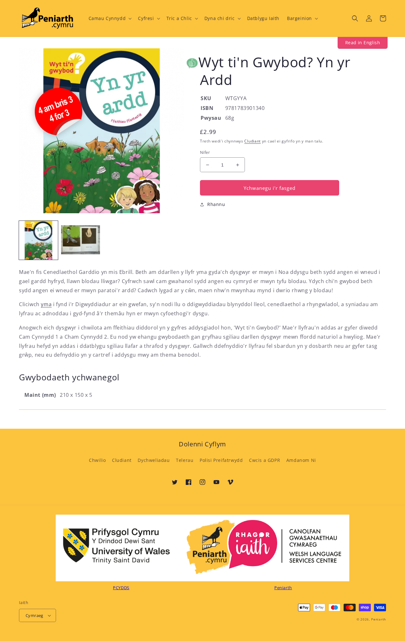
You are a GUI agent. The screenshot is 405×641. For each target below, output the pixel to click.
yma (46, 304)
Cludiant (252, 141)
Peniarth (378, 619)
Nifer (205, 152)
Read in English (362, 42)
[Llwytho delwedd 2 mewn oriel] (80, 240)
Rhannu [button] (216, 204)
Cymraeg (34, 615)
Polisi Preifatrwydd (221, 460)
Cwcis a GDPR (264, 460)
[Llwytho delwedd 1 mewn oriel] (38, 240)
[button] (109, 18)
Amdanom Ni (301, 460)
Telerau (184, 460)
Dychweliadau (154, 460)
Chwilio (97, 460)
